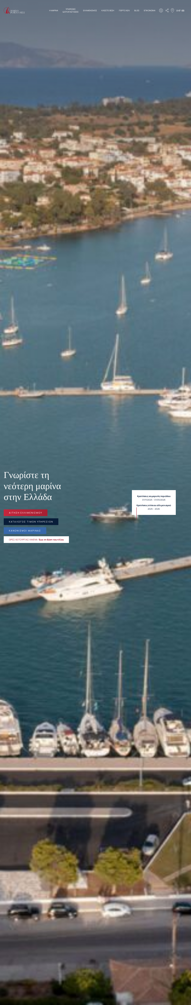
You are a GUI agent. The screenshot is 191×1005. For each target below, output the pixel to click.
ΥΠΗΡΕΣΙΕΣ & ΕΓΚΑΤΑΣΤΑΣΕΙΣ (70, 10)
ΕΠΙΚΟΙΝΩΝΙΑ (149, 10)
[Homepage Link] (14, 12)
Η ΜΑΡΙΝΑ (53, 10)
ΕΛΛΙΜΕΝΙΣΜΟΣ (90, 10)
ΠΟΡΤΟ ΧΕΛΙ (124, 10)
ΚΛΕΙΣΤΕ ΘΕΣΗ (107, 10)
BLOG (136, 10)
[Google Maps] (172, 11)
